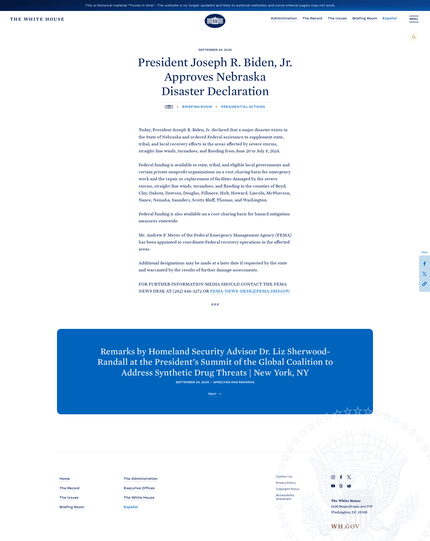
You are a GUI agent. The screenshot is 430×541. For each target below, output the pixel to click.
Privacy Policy (286, 482)
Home (64, 479)
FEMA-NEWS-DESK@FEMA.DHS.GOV (249, 291)
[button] (424, 283)
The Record (312, 18)
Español (389, 18)
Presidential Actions (243, 107)
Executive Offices (139, 488)
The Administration (141, 479)
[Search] (414, 37)
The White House (139, 497)
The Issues (337, 18)
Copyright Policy (287, 488)
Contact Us (284, 476)
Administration (284, 18)
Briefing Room (364, 18)
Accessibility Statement (285, 497)
